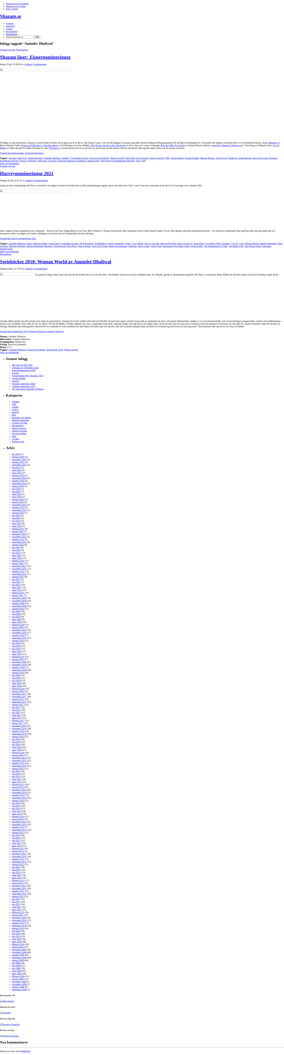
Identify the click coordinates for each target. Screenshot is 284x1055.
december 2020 (19, 598)
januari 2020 (18, 627)
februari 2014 (18, 816)
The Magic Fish (235, 246)
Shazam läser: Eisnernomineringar (35, 57)
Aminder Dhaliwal (52, 158)
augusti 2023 (18, 513)
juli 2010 (16, 931)
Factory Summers (115, 243)
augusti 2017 (18, 704)
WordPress (25, 1051)
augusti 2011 (18, 896)
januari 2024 (18, 502)
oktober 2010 (18, 923)
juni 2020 (16, 614)
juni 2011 (16, 901)
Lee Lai (234, 243)
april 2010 (16, 939)
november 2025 (19, 459)
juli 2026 (16, 454)
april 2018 (16, 683)
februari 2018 (18, 688)
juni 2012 (16, 870)
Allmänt (15, 401)
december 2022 (19, 534)
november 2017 (19, 696)
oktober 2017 (18, 699)
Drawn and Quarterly (99, 158)
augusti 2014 (18, 800)
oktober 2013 (18, 827)
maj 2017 (16, 712)
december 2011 (19, 885)
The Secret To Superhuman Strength (117, 161)
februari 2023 (18, 529)
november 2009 (19, 952)
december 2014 (19, 790)
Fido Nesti (130, 158)
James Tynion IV (185, 243)
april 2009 (16, 971)
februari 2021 (18, 592)
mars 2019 (17, 654)
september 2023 (19, 510)
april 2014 (16, 811)
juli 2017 (16, 707)
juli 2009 (16, 963)
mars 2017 (17, 718)
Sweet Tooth (197, 246)
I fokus (15, 409)
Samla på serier (19, 428)
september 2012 (19, 862)
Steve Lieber (144, 246)
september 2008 (19, 989)
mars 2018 (17, 686)
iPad (14, 415)
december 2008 (19, 981)
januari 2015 (18, 787)
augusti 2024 (18, 486)
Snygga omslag (19, 433)
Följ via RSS (12, 9)
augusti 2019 (18, 640)
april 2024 (16, 494)
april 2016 (16, 747)
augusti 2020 (18, 608)
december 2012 (19, 854)
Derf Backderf (86, 243)
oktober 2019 (18, 635)
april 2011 (16, 907)
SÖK (37, 37)
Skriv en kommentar (9, 163)
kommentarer (40, 64)
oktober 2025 (18, 462)
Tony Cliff (140, 161)
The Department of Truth (215, 246)
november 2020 (19, 600)
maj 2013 (16, 840)
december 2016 (19, 726)
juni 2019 (16, 646)
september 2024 (19, 483)
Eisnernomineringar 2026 (24, 370)
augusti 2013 (18, 832)
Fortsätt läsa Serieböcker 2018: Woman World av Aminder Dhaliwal (32, 331)
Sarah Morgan (244, 158)
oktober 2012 (18, 859)
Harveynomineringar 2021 (26, 173)
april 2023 (16, 523)
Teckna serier (18, 441)
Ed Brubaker (100, 243)
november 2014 (19, 792)
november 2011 (19, 888)
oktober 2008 (18, 987)
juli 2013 (16, 835)
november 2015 (19, 760)
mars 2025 (17, 473)
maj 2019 (16, 648)
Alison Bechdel (35, 158)
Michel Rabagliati (34, 246)
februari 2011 (18, 912)
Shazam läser (93, 161)
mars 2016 (17, 750)
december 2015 (19, 758)
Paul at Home (84, 246)
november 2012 (19, 856)
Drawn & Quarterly (36, 350)
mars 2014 (17, 814)
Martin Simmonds (268, 243)
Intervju (15, 412)
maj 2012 (16, 872)
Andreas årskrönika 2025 (23, 386)
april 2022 (16, 555)
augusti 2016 (18, 736)
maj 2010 (16, 936)
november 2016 (19, 728)
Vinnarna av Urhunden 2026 (25, 367)
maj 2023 (16, 521)
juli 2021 (16, 579)
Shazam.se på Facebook (17, 3)
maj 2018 (16, 680)
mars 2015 (17, 782)
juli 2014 (16, 803)
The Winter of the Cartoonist (257, 246)
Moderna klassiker (20, 420)
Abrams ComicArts (17, 158)
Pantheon (232, 158)
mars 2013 (17, 846)
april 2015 (16, 779)
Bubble (65, 158)
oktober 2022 (18, 539)
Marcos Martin (252, 243)
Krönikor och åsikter (21, 417)
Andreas (28, 64)
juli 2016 (16, 739)
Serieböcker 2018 (54, 350)
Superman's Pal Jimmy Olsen (176, 246)
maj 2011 (16, 904)
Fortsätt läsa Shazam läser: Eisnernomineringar (21, 153)
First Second (142, 158)
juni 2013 (16, 838)
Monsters (48, 246)
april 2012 (16, 875)
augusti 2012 (18, 864)
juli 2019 (16, 643)
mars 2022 (17, 558)
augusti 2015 (18, 768)
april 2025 (16, 470)
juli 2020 (16, 611)
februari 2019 (18, 656)
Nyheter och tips (7, 50)
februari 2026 (18, 457)
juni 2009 (16, 965)
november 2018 (19, 664)
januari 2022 (18, 563)
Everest (15, 373)
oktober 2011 (18, 891)
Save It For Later (100, 246)
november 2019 (19, 632)
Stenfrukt (132, 246)
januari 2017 (18, 723)
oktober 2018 (18, 667)
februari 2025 (18, 475)
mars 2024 (17, 497)
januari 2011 (17, 915)
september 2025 (19, 465)
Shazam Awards (19, 431)
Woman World (71, 350)
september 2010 (19, 925)
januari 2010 (18, 947)
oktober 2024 (18, 481)
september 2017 (19, 702)
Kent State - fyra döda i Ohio (207, 243)
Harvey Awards (152, 243)
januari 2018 (18, 691)
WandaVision (6, 249)
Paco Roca (72, 246)
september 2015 (19, 766)
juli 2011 (16, 899)
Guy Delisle (137, 243)
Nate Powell (221, 158)
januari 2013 (18, 851)
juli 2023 (16, 515)
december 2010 (19, 917)
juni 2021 (16, 582)
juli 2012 (16, 867)
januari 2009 (18, 979)
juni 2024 (16, 489)
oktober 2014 (18, 795)
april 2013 (16, 843)
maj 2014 (16, 808)
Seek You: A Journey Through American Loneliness (61, 161)
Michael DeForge (17, 246)
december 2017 (19, 694)
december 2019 (19, 630)
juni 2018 (16, 678)
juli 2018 (16, 675)
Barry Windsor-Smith (37, 243)
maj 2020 (16, 616)
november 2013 (19, 824)
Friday (128, 243)
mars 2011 (16, 909)
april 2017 (16, 715)
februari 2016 (18, 752)
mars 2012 (17, 878)
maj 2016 (16, 744)
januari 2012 (18, 883)
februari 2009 (18, 976)
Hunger (15, 381)
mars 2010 (17, 941)
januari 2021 (18, 595)
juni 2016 (16, 742)
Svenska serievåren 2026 (23, 383)
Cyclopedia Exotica (79, 158)
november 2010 (19, 920)
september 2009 (19, 957)
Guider (15, 407)
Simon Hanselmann (118, 246)
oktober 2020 (18, 603)
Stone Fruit (156, 246)
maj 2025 (16, 467)
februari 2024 (18, 499)
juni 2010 (16, 933)
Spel (14, 436)
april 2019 (16, 651)
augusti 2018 (18, 672)
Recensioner (22, 50)
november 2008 (19, 984)
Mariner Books (207, 158)
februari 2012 (18, 880)
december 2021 (19, 566)
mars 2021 (17, 590)
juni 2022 (16, 550)
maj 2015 (16, 776)
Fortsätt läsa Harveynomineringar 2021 (18, 238)
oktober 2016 (18, 731)
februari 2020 (18, 624)
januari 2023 (18, 531)
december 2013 (19, 822)
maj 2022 (16, 552)
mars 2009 (17, 973)
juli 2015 (16, 771)
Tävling (15, 439)
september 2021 (19, 574)
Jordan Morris (177, 158)
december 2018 (19, 662)
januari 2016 (18, 755)
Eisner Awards (117, 158)
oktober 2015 (18, 763)
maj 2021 (16, 584)
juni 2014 (16, 806)
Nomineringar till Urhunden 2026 (27, 375)
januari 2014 (18, 819)
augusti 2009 (18, 960)
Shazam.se (10, 16)
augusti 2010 (18, 928)
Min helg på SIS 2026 (22, 365)
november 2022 (19, 536)
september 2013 (19, 830)
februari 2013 (18, 848)
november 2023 (19, 505)
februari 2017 (18, 720)
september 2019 (19, 638)
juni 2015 (16, 774)
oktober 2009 (18, 955)
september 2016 (19, 734)
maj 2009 (16, 968)
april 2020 (16, 619)
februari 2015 (18, 784)
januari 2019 (18, 659)
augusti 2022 (18, 544)
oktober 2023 (18, 507)
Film (14, 404)
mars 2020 (17, 622)
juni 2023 (16, 518)
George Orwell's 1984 (159, 158)
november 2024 (19, 478)
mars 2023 (17, 526)
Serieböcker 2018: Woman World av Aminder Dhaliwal (55, 261)
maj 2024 (16, 491)
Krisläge (226, 243)
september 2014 (19, 798)
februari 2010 (18, 944)
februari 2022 (18, 560)
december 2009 (19, 949)
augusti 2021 (18, 576)
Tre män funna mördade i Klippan (27, 389)
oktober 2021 (18, 571)
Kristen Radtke (192, 158)
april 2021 (16, 587)
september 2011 (19, 893)
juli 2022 (16, 547)
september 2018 (19, 670)
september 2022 (19, 542)
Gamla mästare (19, 378)
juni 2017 (16, 710)
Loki (241, 243)
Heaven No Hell (168, 243)
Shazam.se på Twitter (16, 6)
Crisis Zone (53, 243)
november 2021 (19, 568)
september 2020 (19, 606)
